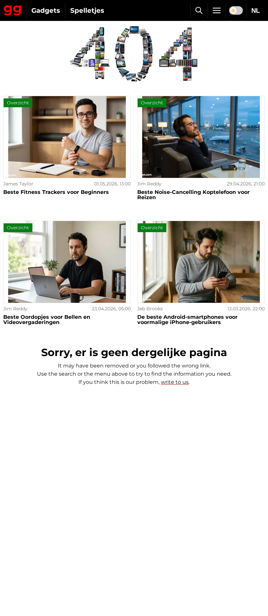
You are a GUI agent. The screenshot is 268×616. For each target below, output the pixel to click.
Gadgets (45, 10)
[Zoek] (199, 10)
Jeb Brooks (150, 309)
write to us (175, 382)
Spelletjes (87, 10)
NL (255, 10)
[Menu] (217, 10)
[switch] (236, 10)
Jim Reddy (149, 184)
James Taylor (18, 184)
